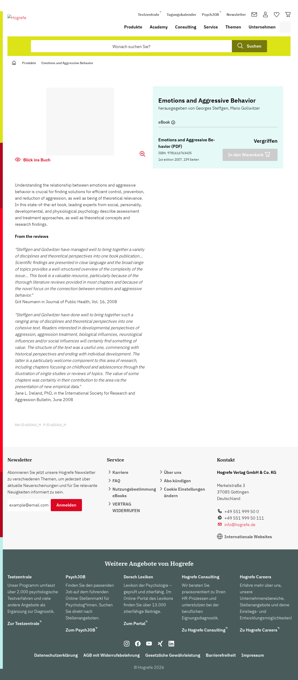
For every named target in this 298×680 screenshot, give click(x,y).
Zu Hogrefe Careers (258, 630)
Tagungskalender (181, 14)
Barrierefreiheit (221, 655)
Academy (159, 27)
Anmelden (66, 505)
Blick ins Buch (36, 160)
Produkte (133, 27)
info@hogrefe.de (239, 524)
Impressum (252, 655)
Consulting (185, 27)
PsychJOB (210, 14)
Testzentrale (148, 14)
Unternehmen (262, 27)
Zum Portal (134, 623)
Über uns (172, 472)
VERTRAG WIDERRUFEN (126, 507)
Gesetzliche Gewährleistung (172, 655)
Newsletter (236, 14)
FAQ (116, 480)
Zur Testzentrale (23, 623)
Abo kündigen (177, 480)
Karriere (120, 472)
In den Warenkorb (246, 154)
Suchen (254, 46)
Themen (233, 27)
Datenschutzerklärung (56, 655)
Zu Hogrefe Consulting (203, 630)
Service (211, 27)
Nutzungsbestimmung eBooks (134, 492)
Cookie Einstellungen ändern (184, 492)
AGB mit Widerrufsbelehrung (111, 655)
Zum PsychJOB (80, 630)
